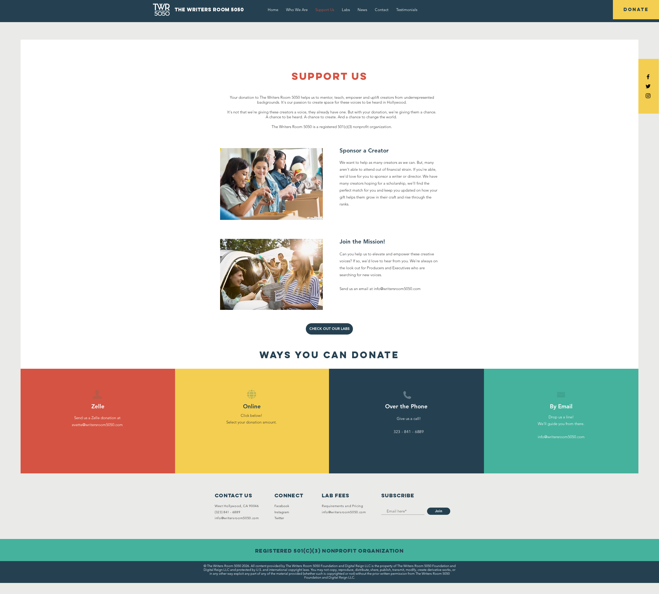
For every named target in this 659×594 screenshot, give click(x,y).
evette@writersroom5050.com (97, 424)
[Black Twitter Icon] (648, 86)
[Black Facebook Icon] (648, 77)
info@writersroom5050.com (397, 288)
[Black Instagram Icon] (648, 96)
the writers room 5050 (209, 9)
